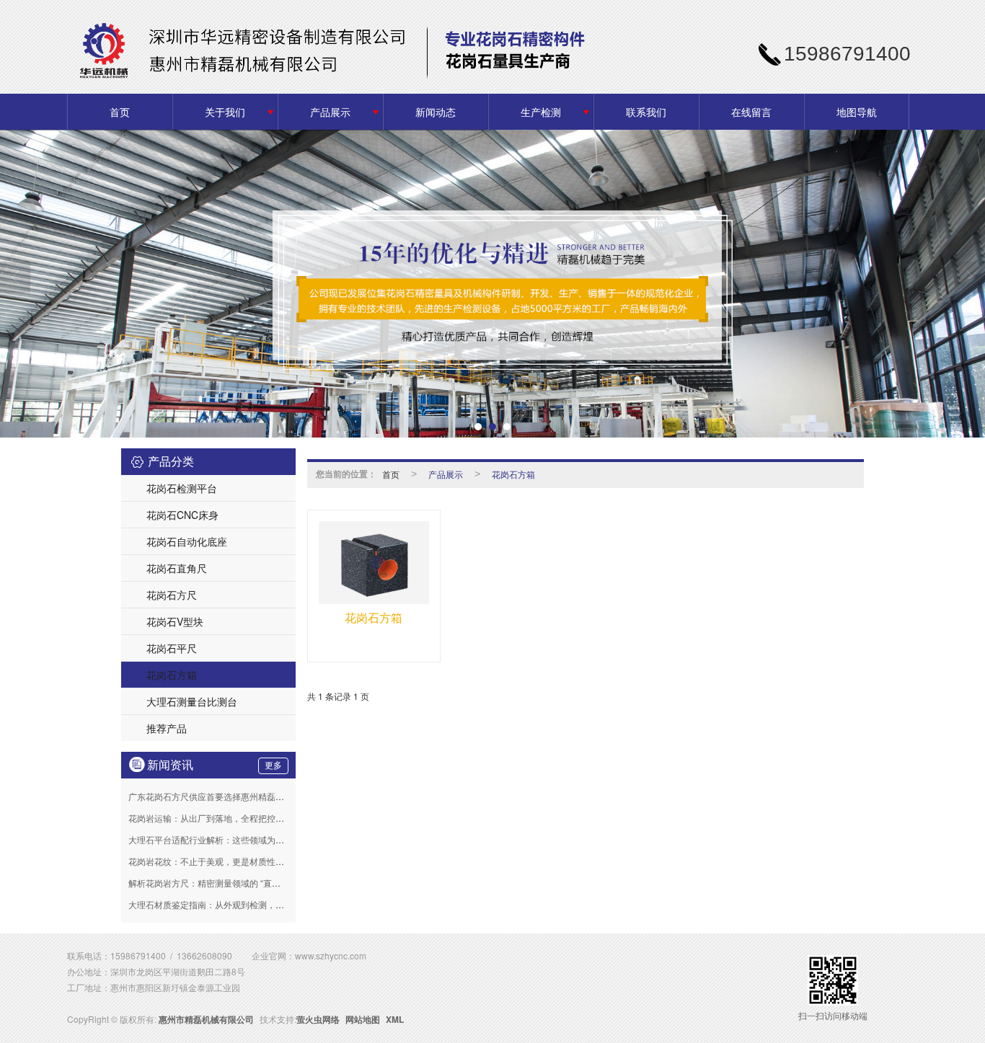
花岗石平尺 (171, 648)
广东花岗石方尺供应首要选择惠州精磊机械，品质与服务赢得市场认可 (262, 796)
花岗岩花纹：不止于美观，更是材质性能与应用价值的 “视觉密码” (253, 861)
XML (395, 1019)
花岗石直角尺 (176, 568)
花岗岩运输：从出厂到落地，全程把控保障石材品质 (227, 818)
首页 (120, 112)
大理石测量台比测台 (191, 701)
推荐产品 (166, 728)
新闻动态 (435, 112)
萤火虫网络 (318, 1019)
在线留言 (751, 112)
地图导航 (856, 112)
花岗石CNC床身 (182, 514)
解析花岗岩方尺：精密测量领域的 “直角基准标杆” (223, 882)
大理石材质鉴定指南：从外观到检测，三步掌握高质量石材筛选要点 (258, 904)
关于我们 (225, 112)
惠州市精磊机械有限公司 (206, 1019)
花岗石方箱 (171, 674)
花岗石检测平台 (181, 488)
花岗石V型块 (174, 621)
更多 (273, 765)
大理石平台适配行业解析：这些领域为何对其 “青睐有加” (236, 839)
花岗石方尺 (171, 594)
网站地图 (362, 1019)
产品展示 (330, 112)
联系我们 (646, 112)
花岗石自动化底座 (186, 541)
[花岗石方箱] (374, 562)
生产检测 (541, 112)
